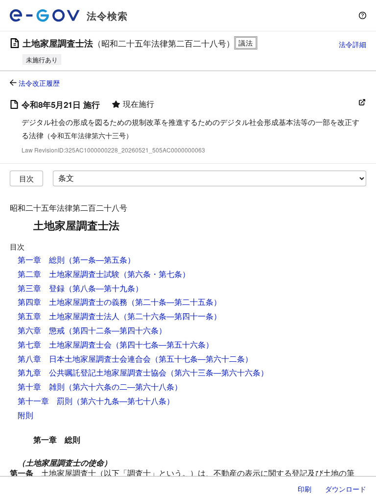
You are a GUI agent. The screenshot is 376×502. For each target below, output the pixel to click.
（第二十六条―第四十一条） (170, 316)
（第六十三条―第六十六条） (217, 372)
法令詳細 (352, 44)
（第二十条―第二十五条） (174, 301)
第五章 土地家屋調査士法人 (68, 316)
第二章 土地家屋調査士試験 (68, 273)
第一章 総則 (41, 259)
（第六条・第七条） (154, 273)
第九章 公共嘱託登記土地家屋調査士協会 (92, 372)
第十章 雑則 (41, 386)
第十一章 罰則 (45, 400)
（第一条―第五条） (100, 259)
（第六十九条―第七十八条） (123, 400)
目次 (26, 178)
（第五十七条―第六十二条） (202, 358)
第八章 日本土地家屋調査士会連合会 (84, 358)
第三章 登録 (41, 288)
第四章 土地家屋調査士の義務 (72, 301)
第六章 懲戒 (41, 330)
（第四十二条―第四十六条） (115, 330)
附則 (25, 415)
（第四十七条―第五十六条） (162, 344)
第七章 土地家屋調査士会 (65, 344)
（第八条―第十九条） (104, 288)
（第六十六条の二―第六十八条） (123, 386)
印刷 (304, 489)
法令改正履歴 (39, 83)
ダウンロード (345, 489)
